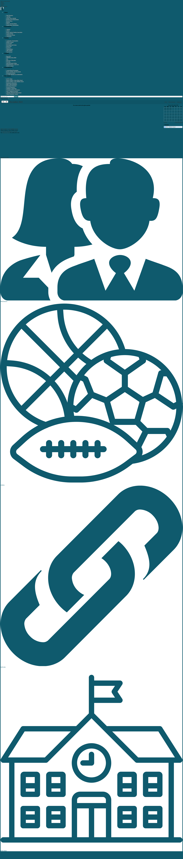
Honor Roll (8, 46)
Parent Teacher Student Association (14, 32)
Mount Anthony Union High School (14, 80)
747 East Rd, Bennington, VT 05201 (9, 131)
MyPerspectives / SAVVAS (12, 64)
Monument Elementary (11, 85)
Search (16, 96)
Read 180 (8, 56)
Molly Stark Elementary (11, 84)
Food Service (9, 51)
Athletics (8, 29)
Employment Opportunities (12, 25)
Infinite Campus (10, 42)
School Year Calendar (11, 18)
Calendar (8, 16)
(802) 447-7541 (6, 132)
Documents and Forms (11, 45)
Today (165, 122)
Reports (8, 22)
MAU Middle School (170, 127)
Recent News (9, 21)
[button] (92, 13)
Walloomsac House (10, 35)
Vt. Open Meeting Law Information (14, 74)
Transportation (9, 49)
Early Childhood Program (12, 91)
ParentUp (8, 47)
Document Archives (10, 73)
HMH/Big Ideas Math (11, 57)
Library (8, 30)
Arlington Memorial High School (13, 92)
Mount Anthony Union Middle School (15, 81)
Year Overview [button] (171, 102)
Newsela (8, 61)
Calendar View (178, 122)
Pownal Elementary (10, 87)
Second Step (9, 43)
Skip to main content (5, 1)
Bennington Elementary (11, 83)
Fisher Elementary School (12, 94)
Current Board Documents (12, 70)
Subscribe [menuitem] (179, 102)
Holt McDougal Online (11, 63)
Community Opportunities (12, 40)
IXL (7, 59)
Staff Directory (9, 15)
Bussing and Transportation (12, 19)
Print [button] (166, 102)
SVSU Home (9, 78)
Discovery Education (11, 60)
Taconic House (9, 33)
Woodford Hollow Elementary (13, 89)
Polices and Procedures (11, 23)
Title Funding (9, 50)
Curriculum (8, 36)
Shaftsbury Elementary (11, 88)
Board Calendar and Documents (13, 71)
